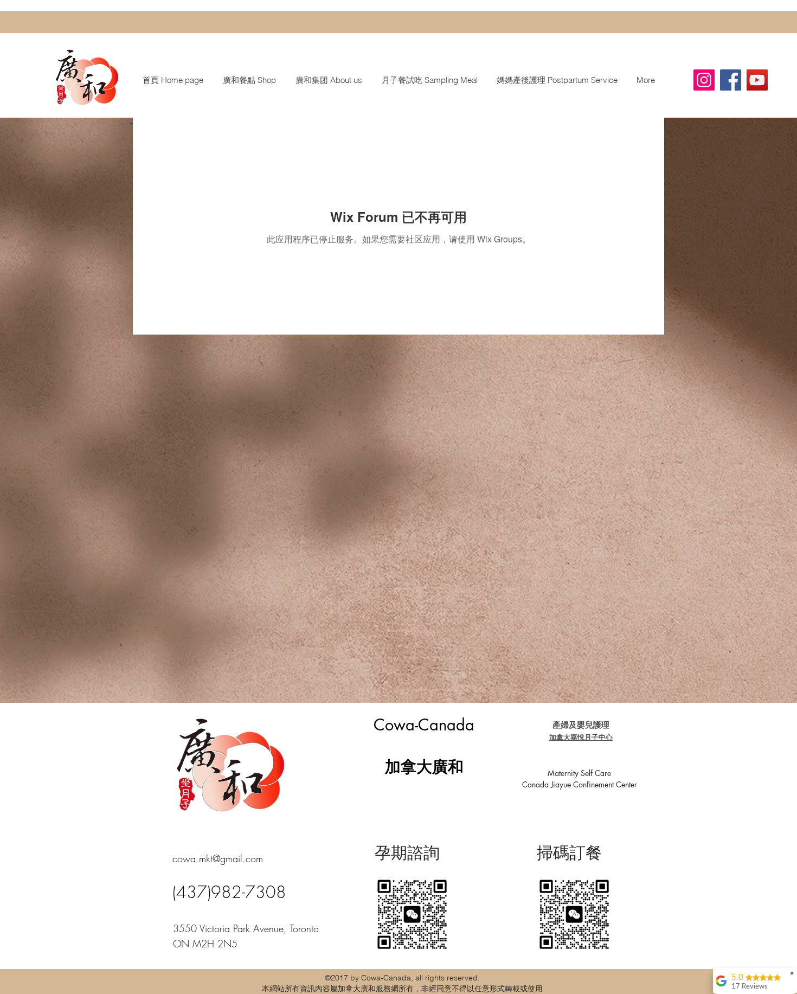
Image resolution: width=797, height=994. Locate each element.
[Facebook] (730, 80)
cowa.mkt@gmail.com (217, 858)
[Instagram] (704, 80)
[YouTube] (757, 80)
